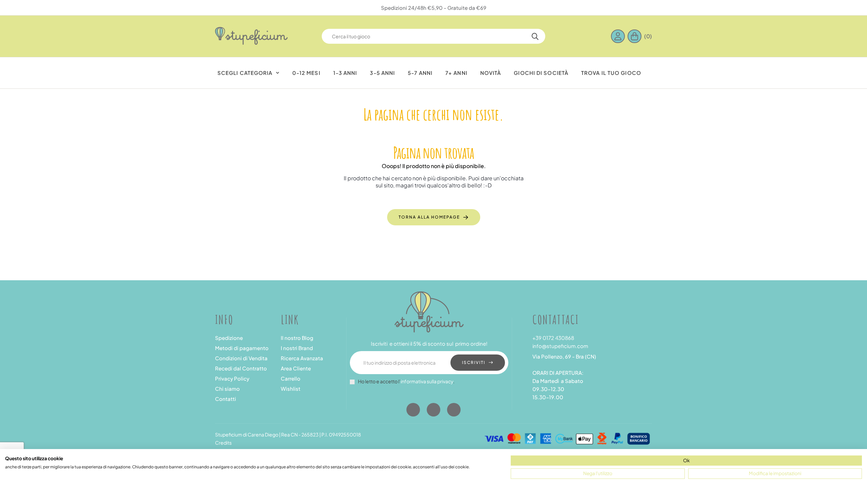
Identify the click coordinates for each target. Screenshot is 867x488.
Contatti (225, 398)
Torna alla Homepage (429, 217)
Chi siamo (227, 388)
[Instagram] (433, 409)
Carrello (290, 378)
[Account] (619, 36)
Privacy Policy (232, 378)
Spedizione (229, 337)
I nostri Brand (297, 348)
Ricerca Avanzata (302, 358)
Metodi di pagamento (242, 348)
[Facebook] (413, 409)
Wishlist (290, 388)
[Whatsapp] (454, 409)
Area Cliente (296, 368)
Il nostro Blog (297, 337)
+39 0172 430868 (553, 337)
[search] (535, 36)
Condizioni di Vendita (241, 358)
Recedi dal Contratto (241, 368)
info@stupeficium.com (560, 346)
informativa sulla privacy (427, 381)
